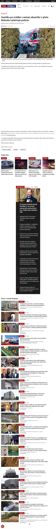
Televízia (14, 1)
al (5, 26)
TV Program (28, 1)
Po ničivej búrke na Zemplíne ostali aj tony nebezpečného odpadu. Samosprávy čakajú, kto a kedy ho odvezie (34, 505)
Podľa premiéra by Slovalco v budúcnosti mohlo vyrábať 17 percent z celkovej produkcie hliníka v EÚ (33, 327)
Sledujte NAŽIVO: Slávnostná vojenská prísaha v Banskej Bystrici (27, 218)
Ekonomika (37, 6)
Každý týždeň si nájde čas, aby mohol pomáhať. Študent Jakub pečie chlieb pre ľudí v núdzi (33, 405)
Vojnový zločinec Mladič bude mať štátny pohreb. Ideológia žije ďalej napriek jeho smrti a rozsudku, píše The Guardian (29, 280)
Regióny (44, 6)
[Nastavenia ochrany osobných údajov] (2, 526)
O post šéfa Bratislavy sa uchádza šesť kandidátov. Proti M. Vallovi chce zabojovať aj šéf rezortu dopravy (34, 428)
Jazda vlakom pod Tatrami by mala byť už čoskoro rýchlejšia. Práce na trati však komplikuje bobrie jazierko (34, 417)
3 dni (32, 187)
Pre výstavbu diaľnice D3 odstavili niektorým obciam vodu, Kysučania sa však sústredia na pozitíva (33, 472)
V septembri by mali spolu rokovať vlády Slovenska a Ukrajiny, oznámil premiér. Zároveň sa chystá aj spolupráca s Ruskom (29, 261)
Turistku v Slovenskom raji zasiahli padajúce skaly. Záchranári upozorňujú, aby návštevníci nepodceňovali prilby (33, 362)
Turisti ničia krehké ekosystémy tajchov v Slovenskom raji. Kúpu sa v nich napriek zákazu (33, 449)
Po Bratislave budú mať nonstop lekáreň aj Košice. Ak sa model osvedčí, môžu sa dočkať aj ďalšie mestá (34, 483)
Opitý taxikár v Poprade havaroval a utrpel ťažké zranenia (7, 172)
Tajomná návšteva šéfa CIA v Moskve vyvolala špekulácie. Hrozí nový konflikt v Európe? (29, 289)
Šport (49, 6)
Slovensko (25, 6)
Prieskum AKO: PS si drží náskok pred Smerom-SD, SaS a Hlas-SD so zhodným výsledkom (29, 252)
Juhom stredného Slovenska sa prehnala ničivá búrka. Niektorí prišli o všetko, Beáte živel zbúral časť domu (33, 494)
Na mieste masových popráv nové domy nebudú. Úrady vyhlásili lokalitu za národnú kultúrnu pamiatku (33, 516)
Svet (31, 6)
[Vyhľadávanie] (54, 6)
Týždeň (36, 187)
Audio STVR (37, 1)
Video (27, 301)
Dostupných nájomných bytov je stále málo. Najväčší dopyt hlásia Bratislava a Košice (32, 394)
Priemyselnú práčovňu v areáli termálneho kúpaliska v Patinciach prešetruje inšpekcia (32, 304)
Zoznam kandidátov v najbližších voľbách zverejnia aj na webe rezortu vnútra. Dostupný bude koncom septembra (29, 226)
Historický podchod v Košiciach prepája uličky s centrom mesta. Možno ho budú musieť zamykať (33, 315)
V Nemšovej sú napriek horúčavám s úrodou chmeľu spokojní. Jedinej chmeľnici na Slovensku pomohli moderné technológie (34, 351)
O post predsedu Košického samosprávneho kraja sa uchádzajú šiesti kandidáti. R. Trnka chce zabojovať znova (34, 373)
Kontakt (53, 1)
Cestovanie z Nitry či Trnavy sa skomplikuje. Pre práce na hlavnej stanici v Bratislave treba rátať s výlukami (33, 439)
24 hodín (27, 187)
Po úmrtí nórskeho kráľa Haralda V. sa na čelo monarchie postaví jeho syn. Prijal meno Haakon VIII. (28, 208)
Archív (21, 1)
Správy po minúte (19, 6)
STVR (2, 1)
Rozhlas (8, 1)
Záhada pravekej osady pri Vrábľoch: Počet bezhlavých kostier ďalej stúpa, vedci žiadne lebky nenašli (34, 461)
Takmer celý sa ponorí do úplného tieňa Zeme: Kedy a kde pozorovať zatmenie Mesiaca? (29, 235)
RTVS (3, 26)
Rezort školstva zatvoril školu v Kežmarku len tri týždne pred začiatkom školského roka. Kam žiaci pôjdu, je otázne (34, 384)
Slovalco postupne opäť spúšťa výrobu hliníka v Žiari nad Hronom (33, 339)
